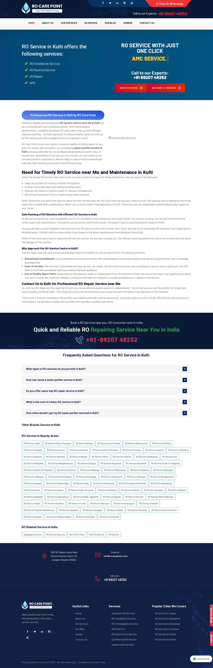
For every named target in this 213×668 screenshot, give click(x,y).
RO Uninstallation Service (125, 623)
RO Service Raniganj (85, 516)
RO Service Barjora (33, 456)
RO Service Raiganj (33, 483)
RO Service (91, 22)
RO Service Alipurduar (111, 463)
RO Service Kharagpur (124, 503)
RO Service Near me (55, 534)
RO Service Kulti (170, 456)
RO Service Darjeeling (178, 450)
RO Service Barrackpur (58, 496)
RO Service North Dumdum (164, 510)
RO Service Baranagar (86, 476)
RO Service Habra (100, 456)
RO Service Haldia (32, 443)
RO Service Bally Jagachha (85, 496)
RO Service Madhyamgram (58, 516)
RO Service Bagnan (112, 496)
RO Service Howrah (56, 450)
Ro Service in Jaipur (165, 613)
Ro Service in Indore (165, 639)
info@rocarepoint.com (116, 556)
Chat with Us (203, 659)
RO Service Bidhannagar (57, 483)
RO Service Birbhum (161, 443)
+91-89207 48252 (112, 339)
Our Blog (110, 22)
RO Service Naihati (78, 456)
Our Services (69, 22)
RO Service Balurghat (163, 470)
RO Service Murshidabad (59, 476)
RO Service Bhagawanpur (162, 476)
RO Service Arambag (137, 510)
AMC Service (118, 628)
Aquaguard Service (33, 534)
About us (47, 22)
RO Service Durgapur (92, 510)
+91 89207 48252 (172, 13)
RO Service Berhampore (136, 443)
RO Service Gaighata (68, 510)
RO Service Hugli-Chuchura (81, 490)
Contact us (147, 22)
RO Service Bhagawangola (60, 463)
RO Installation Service (124, 618)
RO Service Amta (32, 490)
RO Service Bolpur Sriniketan (132, 483)
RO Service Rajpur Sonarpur (58, 443)
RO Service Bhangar (136, 476)
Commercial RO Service (124, 639)
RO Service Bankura (107, 490)
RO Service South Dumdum (105, 450)
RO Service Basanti (33, 516)
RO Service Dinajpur (86, 463)
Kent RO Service (96, 534)
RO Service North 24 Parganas (38, 470)
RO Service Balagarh (33, 496)
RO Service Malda (115, 510)
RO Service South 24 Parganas (165, 463)
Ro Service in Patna (165, 634)
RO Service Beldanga (90, 470)
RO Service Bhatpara (33, 463)
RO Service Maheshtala (115, 470)
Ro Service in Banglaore (167, 618)
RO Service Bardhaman (147, 456)
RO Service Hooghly (33, 450)
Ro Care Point (42, 662)
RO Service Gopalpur (54, 490)
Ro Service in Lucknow (167, 628)
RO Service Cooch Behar (109, 443)
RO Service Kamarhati (136, 463)
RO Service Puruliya (131, 450)
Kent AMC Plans (76, 534)
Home (31, 22)
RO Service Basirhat (55, 456)
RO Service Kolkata (130, 490)
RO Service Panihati (122, 456)
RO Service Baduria (177, 490)
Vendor (127, 22)
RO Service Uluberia (139, 470)
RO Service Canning (66, 470)
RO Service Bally (81, 483)
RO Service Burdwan (54, 503)
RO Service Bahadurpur (162, 483)
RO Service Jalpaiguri (34, 476)
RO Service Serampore (111, 476)
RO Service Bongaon (153, 490)
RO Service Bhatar (84, 443)
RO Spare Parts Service (124, 634)
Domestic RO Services (123, 613)
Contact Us (81, 639)
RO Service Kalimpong (103, 483)
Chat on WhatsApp (171, 3)
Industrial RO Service (123, 644)
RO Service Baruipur (99, 503)
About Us (80, 618)
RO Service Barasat (78, 450)
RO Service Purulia (77, 503)
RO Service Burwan (134, 496)
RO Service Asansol (154, 450)
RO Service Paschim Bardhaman (39, 510)
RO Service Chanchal (109, 516)
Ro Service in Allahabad (167, 623)
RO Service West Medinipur (161, 496)
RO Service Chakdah (148, 503)
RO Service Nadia (32, 503)
